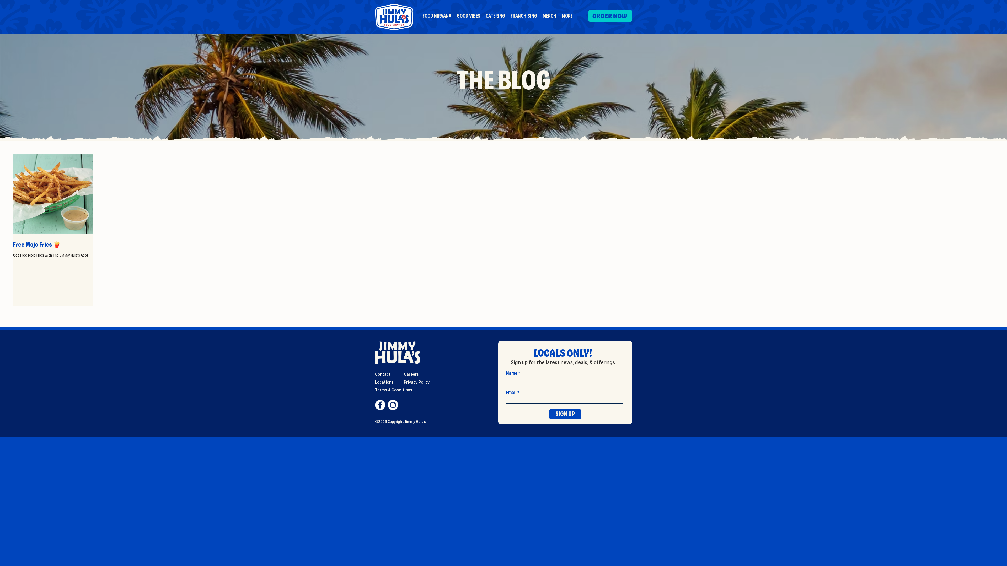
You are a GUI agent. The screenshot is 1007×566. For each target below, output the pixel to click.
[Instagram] (393, 405)
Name (511, 373)
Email (511, 392)
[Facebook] (380, 405)
